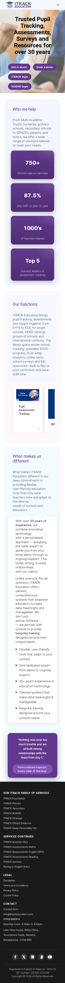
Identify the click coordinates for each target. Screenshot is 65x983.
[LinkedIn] (32, 957)
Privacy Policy (11, 890)
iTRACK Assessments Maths (19, 846)
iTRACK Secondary (13, 808)
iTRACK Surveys (12, 861)
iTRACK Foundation (14, 798)
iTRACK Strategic (12, 818)
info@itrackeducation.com (18, 914)
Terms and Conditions (15, 885)
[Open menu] (58, 5)
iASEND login (19, 86)
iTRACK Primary (12, 803)
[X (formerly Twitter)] (23, 957)
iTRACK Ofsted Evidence (17, 823)
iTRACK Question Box (15, 842)
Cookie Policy (11, 895)
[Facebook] (15, 957)
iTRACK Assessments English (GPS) (23, 851)
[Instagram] (41, 957)
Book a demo (44, 67)
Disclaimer (9, 880)
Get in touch (19, 67)
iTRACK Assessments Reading (20, 856)
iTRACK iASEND (12, 813)
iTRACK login (19, 76)
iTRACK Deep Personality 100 (19, 828)
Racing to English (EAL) (16, 866)
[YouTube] (49, 957)
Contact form (10, 909)
